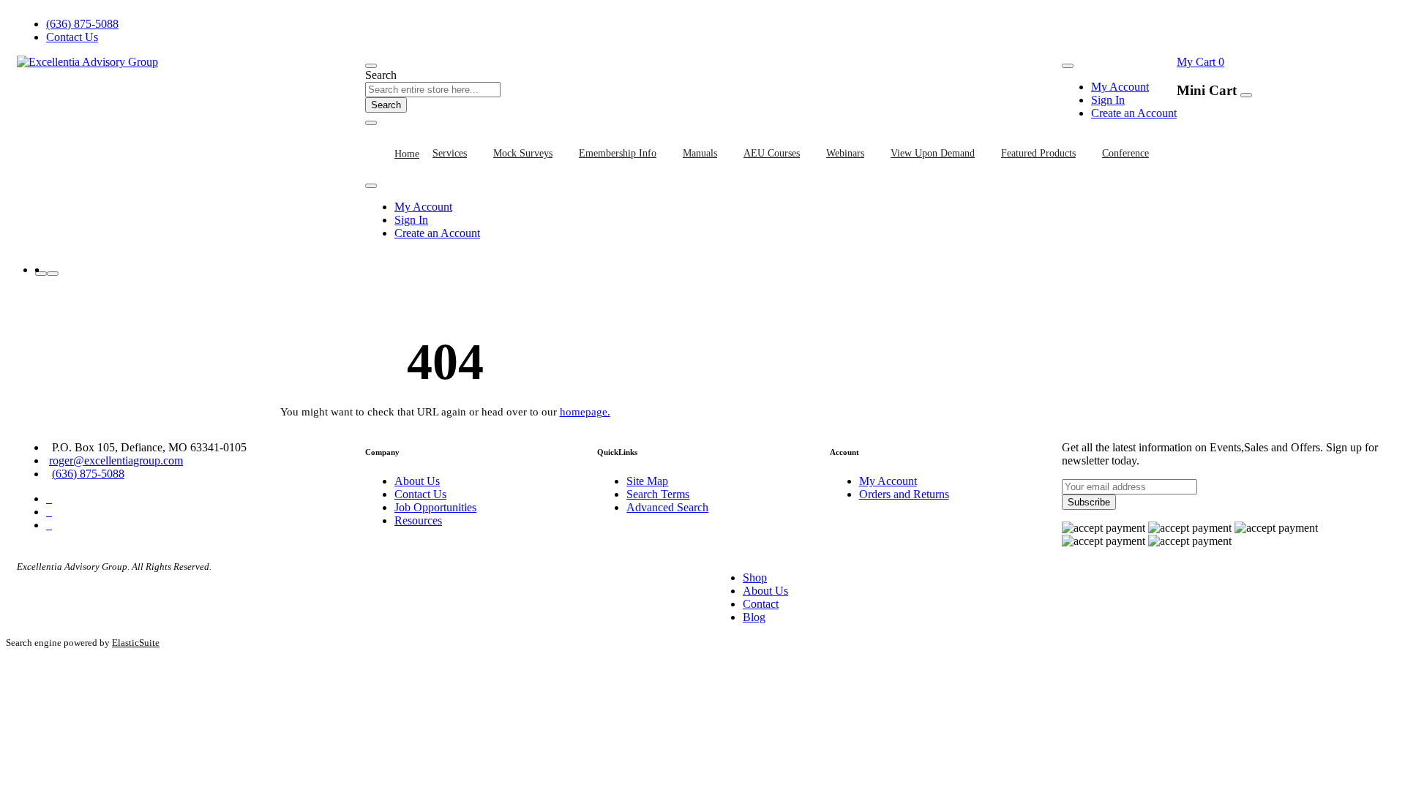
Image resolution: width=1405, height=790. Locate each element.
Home (406, 153)
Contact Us (72, 37)
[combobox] (433, 89)
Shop (755, 577)
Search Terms (657, 494)
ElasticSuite (136, 642)
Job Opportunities (435, 507)
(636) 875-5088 (82, 24)
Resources (418, 520)
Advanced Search (667, 507)
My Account (1120, 86)
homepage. (585, 412)
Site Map (647, 481)
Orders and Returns (904, 494)
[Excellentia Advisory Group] (87, 62)
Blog (754, 617)
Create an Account (1134, 113)
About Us (417, 481)
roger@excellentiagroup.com (116, 460)
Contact (761, 604)
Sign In (1108, 100)
